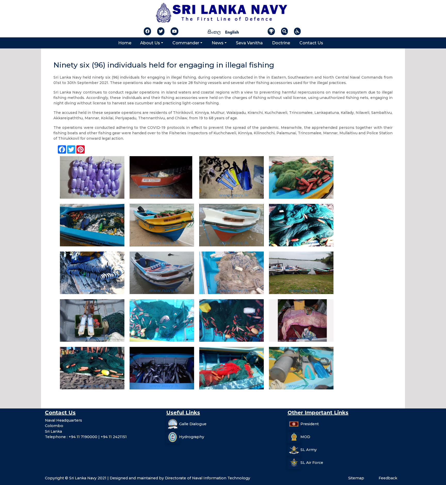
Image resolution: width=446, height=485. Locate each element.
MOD (305, 436)
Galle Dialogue (192, 423)
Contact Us (311, 42)
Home (124, 42)
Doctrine (281, 42)
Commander (185, 42)
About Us (150, 42)
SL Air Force (311, 462)
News (218, 42)
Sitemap (356, 478)
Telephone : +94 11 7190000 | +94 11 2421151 (86, 436)
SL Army (308, 449)
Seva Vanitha (249, 42)
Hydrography (191, 436)
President (309, 423)
